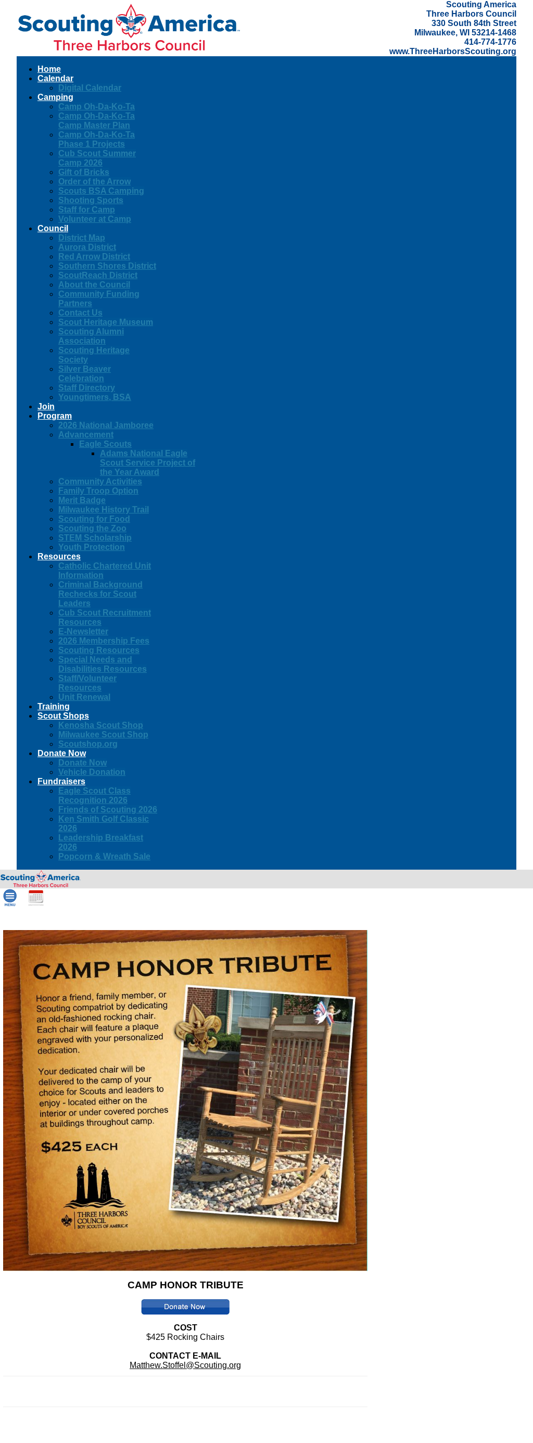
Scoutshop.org (88, 743)
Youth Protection (91, 547)
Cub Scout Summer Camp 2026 (97, 158)
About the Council (94, 284)
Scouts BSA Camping (101, 190)
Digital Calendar (89, 87)
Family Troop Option (98, 490)
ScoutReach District (97, 275)
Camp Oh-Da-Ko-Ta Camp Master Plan (96, 120)
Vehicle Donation (91, 772)
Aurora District (87, 247)
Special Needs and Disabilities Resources (102, 664)
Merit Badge (82, 500)
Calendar (55, 78)
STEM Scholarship (95, 537)
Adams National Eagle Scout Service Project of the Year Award (147, 462)
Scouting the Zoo (92, 528)
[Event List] (36, 903)
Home (49, 69)
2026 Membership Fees (103, 640)
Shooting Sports (90, 200)
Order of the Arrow (94, 181)
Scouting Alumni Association (91, 336)
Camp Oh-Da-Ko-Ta (96, 106)
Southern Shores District (107, 265)
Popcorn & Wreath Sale (104, 856)
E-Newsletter (83, 631)
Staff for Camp (86, 209)
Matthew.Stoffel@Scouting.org (185, 1365)
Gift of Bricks (83, 172)
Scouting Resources (98, 650)
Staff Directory (86, 387)
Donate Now (82, 762)
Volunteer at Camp (94, 219)
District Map (81, 237)
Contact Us (80, 312)
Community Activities (100, 481)
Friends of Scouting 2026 (107, 809)
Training (53, 706)
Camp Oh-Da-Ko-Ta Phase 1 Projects (96, 139)
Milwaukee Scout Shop (103, 734)
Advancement (85, 434)
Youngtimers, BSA (94, 397)
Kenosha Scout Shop (100, 725)
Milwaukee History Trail (103, 509)
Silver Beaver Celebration (84, 374)
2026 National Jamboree (106, 425)
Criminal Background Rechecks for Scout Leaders (100, 594)
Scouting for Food (94, 519)
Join (46, 406)
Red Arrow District (94, 256)
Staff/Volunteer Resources (87, 683)
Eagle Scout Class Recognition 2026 (94, 795)
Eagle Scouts (105, 444)
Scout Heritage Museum (105, 322)
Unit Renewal (84, 697)
